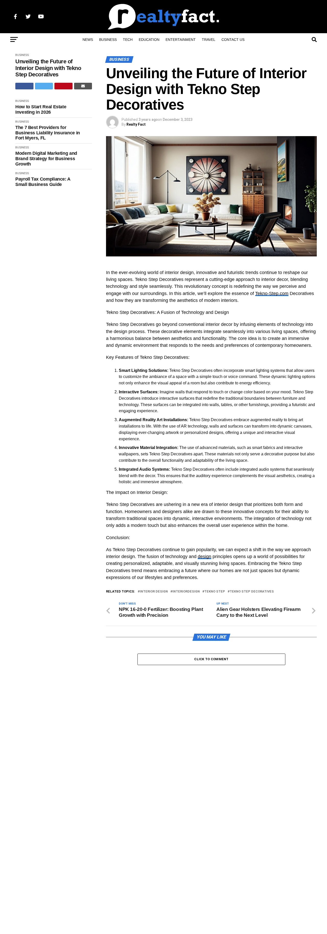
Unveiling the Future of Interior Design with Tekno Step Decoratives (48, 68)
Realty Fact (136, 124)
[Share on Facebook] (24, 86)
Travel (208, 40)
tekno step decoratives (252, 591)
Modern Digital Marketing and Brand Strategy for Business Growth (46, 158)
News (88, 40)
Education (149, 40)
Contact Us (232, 40)
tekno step (214, 591)
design (204, 556)
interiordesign (186, 591)
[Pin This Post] (63, 86)
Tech (128, 40)
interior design (154, 591)
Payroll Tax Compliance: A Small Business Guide (42, 181)
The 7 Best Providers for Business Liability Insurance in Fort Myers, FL (47, 132)
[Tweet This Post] (44, 86)
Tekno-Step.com (271, 293)
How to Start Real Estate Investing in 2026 (40, 109)
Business (108, 40)
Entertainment (181, 40)
